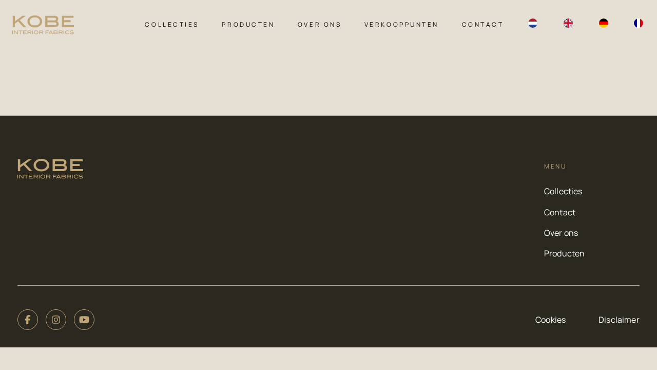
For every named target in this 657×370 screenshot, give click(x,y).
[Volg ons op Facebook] (27, 319)
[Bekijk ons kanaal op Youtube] (84, 319)
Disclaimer (619, 319)
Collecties (172, 24)
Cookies (550, 319)
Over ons (319, 24)
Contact (483, 24)
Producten (248, 24)
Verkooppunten (401, 24)
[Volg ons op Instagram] (56, 319)
